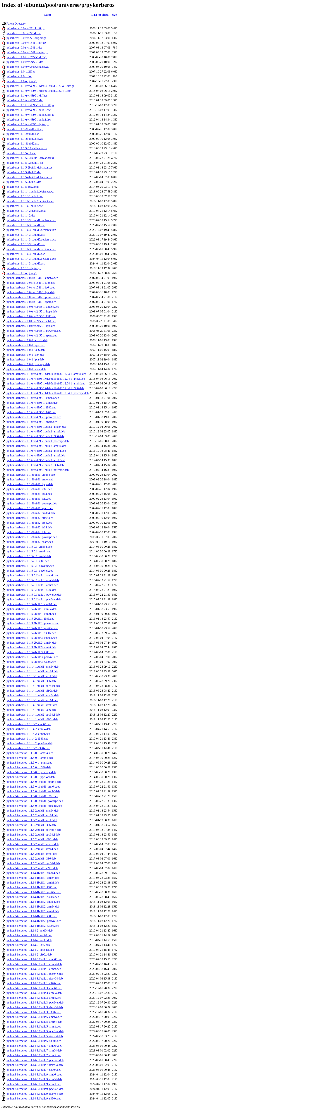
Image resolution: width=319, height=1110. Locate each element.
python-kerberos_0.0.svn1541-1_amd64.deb (32, 277)
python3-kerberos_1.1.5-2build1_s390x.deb (32, 839)
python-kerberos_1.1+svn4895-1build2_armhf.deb (35, 460)
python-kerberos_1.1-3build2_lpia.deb (28, 532)
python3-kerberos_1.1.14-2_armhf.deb (29, 940)
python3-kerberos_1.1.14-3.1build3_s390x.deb (33, 1012)
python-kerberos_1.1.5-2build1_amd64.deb (31, 604)
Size (114, 14)
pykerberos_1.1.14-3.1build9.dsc (25, 263)
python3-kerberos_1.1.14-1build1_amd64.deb (33, 872)
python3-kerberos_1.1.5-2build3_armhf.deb (31, 853)
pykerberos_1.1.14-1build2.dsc (24, 205)
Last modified (100, 14)
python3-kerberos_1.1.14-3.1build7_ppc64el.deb (35, 1060)
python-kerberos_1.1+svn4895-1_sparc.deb (31, 421)
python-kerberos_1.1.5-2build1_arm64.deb (31, 609)
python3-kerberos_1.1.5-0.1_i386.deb (28, 767)
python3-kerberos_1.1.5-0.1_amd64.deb (29, 753)
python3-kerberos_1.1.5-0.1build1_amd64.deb (33, 781)
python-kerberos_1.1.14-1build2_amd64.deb (32, 695)
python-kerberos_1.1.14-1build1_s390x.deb (32, 690)
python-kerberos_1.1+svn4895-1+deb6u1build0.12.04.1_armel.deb (45, 378)
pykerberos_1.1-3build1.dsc (22, 133)
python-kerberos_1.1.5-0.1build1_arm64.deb (32, 580)
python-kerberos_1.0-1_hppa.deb (25, 345)
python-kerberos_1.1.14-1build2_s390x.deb (32, 719)
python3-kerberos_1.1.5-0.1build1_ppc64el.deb (34, 805)
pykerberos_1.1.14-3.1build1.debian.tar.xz (31, 220)
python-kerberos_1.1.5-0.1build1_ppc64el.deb (33, 599)
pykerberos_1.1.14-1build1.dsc (24, 196)
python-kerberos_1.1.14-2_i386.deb (27, 738)
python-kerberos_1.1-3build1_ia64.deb (29, 493)
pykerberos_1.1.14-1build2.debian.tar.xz (30, 201)
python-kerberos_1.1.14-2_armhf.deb (28, 733)
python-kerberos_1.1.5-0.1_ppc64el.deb (29, 570)
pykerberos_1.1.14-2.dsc (20, 215)
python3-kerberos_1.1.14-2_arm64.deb (29, 935)
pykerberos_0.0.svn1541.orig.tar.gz (27, 52)
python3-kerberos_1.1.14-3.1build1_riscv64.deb (34, 978)
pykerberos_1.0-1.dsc (19, 76)
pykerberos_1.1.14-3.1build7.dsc (25, 253)
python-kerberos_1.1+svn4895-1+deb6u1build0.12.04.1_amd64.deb (46, 373)
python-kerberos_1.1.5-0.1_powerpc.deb (30, 565)
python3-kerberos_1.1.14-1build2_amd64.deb (33, 901)
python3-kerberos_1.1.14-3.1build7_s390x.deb (33, 1069)
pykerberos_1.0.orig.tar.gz (21, 81)
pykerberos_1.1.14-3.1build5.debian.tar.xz (31, 239)
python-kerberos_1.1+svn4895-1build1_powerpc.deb (37, 441)
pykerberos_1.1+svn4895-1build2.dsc (28, 119)
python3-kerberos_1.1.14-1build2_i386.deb (31, 916)
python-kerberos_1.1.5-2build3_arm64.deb (31, 642)
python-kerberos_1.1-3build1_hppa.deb (29, 484)
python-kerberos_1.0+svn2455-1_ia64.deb (31, 321)
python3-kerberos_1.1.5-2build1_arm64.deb (32, 815)
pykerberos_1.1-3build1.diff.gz (24, 129)
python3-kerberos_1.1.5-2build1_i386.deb (31, 825)
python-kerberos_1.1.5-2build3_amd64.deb (31, 637)
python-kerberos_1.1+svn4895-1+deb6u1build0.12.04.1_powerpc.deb (47, 393)
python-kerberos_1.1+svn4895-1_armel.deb (32, 402)
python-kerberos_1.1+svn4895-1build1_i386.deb (35, 436)
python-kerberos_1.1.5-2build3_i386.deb (30, 652)
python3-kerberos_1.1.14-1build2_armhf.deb (32, 911)
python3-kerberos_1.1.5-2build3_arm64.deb (32, 848)
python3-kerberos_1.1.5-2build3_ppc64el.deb (33, 863)
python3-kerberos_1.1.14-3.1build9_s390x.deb (33, 1098)
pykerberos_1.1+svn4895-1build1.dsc (28, 109)
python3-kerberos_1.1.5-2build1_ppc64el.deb (33, 834)
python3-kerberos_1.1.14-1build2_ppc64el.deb (33, 920)
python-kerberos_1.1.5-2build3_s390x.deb (31, 661)
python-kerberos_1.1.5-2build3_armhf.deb (31, 647)
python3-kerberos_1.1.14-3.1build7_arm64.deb (34, 1050)
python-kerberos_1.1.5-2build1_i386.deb (30, 618)
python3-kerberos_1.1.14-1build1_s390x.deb (32, 896)
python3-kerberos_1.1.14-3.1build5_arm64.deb (34, 1021)
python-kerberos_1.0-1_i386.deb (25, 349)
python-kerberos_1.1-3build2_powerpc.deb (31, 537)
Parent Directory (16, 23)
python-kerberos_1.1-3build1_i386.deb (29, 489)
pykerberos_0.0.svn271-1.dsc (23, 33)
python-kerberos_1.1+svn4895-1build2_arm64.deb (36, 450)
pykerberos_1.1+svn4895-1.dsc (24, 100)
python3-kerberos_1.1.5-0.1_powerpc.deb (31, 772)
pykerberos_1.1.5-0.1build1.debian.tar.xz (30, 157)
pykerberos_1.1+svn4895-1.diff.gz (26, 95)
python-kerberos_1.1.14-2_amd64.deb (28, 724)
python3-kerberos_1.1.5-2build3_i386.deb (31, 858)
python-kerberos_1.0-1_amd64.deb (26, 340)
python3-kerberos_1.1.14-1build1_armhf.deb (32, 882)
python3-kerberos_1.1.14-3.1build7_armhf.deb (33, 1055)
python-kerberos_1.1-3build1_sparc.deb (29, 508)
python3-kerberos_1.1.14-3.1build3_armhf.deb (33, 997)
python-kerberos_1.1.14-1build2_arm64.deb (32, 700)
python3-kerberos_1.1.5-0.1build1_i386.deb (32, 796)
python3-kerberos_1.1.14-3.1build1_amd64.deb (34, 959)
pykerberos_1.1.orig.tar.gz (21, 273)
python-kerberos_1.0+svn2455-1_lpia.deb (30, 325)
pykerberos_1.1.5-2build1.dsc (23, 172)
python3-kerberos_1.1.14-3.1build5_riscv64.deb (34, 1036)
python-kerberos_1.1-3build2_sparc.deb (29, 541)
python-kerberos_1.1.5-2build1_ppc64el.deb (32, 628)
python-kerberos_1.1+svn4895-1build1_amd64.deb (36, 426)
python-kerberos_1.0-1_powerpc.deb (28, 364)
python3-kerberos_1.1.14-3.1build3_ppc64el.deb (35, 1002)
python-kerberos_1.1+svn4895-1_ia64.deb (31, 412)
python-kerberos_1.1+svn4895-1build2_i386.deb (35, 465)
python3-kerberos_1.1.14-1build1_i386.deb (31, 887)
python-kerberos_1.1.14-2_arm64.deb (28, 729)
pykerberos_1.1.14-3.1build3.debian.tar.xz (31, 229)
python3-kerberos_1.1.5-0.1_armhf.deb (29, 762)
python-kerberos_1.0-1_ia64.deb (25, 354)
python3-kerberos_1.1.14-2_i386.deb (28, 944)
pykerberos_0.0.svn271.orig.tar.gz (26, 37)
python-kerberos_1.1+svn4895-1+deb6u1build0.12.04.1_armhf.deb (45, 383)
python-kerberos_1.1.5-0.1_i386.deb (27, 561)
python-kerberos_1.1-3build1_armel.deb (29, 479)
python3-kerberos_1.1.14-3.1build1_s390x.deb (33, 983)
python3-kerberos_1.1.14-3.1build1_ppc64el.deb (35, 973)
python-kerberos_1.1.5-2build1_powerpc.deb (32, 623)
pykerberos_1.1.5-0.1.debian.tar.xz (26, 148)
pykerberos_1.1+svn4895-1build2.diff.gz (30, 114)
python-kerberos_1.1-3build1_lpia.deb (28, 498)
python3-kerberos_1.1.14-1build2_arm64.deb (32, 906)
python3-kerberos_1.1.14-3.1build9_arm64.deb (34, 1079)
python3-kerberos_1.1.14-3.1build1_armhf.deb (33, 968)
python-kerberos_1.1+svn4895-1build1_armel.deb (35, 431)
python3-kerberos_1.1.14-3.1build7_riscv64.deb (34, 1064)
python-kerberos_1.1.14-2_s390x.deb (28, 748)
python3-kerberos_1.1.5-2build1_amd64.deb (32, 810)
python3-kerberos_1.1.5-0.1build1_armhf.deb (33, 791)
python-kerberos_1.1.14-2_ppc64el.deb (29, 743)
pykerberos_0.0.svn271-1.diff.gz (25, 28)
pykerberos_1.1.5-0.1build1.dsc (24, 162)
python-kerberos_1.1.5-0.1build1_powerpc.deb (33, 594)
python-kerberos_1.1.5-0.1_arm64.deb (28, 551)
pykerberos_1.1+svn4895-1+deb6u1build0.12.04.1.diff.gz (40, 85)
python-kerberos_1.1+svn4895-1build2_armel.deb (35, 455)
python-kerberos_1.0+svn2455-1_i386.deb (31, 316)
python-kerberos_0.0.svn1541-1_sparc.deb (31, 301)
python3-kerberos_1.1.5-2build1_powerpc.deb (33, 829)
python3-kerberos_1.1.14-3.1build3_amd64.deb (34, 988)
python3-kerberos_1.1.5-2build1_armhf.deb (31, 820)
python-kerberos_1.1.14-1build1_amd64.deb (32, 666)
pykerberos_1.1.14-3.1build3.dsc (25, 234)
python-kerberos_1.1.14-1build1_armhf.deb (31, 676)
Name (47, 14)
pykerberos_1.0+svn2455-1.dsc (24, 61)
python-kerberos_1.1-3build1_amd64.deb (30, 474)
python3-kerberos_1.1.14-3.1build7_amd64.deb (34, 1045)
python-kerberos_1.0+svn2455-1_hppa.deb (31, 311)
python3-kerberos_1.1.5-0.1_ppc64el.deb (30, 777)
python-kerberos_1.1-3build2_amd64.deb (30, 513)
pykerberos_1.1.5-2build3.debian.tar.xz (29, 177)
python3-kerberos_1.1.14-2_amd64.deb (29, 930)
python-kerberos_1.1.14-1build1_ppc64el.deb (33, 685)
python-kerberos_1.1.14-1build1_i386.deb (31, 681)
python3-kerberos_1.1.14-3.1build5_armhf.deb (33, 1026)
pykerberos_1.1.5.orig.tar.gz (22, 186)
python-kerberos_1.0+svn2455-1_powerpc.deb (33, 330)
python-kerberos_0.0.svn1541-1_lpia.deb (30, 292)
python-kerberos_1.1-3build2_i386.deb (29, 522)
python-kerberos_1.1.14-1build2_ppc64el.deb (33, 714)
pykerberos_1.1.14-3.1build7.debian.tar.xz (31, 249)
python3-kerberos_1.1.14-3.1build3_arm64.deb (34, 992)
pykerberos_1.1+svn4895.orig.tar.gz (27, 124)
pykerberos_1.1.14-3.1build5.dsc (25, 244)
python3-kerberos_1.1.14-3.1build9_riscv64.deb (34, 1093)
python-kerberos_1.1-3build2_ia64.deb (29, 527)
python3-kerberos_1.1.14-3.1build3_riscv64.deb (34, 1007)
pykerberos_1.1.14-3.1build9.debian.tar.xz (31, 258)
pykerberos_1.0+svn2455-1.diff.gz (26, 57)
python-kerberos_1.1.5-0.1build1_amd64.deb (32, 575)
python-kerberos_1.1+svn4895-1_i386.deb (31, 407)
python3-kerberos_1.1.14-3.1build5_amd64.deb (34, 1016)
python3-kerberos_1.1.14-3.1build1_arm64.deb (34, 964)
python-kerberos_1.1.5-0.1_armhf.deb (28, 556)
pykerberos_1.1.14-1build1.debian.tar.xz (30, 191)
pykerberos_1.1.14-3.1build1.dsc (25, 225)
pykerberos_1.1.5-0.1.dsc (21, 153)
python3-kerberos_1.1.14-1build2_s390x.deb (32, 925)
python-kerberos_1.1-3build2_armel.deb (29, 517)
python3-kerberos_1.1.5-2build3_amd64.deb (32, 844)
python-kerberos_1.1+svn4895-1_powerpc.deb (33, 417)
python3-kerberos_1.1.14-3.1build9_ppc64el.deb (35, 1088)
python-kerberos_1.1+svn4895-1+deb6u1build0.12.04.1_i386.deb (45, 388)
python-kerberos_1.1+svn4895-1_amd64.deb (32, 397)
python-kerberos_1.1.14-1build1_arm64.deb (32, 671)
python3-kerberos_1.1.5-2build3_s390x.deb (32, 868)
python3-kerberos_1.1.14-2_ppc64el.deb (30, 949)
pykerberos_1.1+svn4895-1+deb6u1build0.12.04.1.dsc (38, 90)
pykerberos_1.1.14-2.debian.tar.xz (26, 210)
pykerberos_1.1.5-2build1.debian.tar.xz (29, 167)
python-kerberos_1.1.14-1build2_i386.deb (31, 709)
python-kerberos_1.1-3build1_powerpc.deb (31, 503)
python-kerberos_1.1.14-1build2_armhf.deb (31, 705)
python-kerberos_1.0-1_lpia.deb (25, 359)
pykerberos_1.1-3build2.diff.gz (24, 138)
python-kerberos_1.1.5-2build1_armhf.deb (31, 613)
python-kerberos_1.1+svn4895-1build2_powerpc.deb (37, 469)
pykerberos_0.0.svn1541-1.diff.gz (26, 42)
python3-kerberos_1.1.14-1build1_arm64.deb (32, 877)
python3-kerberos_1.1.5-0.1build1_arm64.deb (33, 786)
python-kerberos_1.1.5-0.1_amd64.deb (29, 546)
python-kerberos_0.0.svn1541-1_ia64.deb (30, 287)
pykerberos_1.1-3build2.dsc (22, 143)
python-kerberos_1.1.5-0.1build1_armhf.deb (32, 585)
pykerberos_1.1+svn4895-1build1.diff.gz (30, 105)
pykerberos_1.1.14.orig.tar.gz (23, 268)
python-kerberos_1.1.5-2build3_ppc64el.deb (32, 657)
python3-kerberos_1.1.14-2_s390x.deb (29, 954)
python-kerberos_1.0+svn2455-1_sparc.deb (31, 335)
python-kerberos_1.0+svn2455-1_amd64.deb (32, 306)
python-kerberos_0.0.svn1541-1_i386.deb (30, 282)
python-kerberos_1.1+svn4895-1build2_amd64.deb (36, 445)
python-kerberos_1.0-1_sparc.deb (26, 369)
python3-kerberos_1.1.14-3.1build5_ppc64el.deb (35, 1031)
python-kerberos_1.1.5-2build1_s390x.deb (31, 633)
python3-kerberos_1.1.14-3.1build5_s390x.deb (33, 1040)
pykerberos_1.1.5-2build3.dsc (23, 181)
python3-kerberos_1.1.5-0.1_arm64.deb (29, 757)
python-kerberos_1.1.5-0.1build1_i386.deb (31, 589)
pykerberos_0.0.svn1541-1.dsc (24, 47)
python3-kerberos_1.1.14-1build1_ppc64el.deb (33, 892)
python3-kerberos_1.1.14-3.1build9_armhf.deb (33, 1084)
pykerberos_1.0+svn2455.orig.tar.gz (27, 66)
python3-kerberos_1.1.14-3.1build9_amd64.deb (34, 1074)
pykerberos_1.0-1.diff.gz (20, 71)
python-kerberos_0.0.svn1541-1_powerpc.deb (33, 297)
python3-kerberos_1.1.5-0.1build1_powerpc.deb (34, 801)
